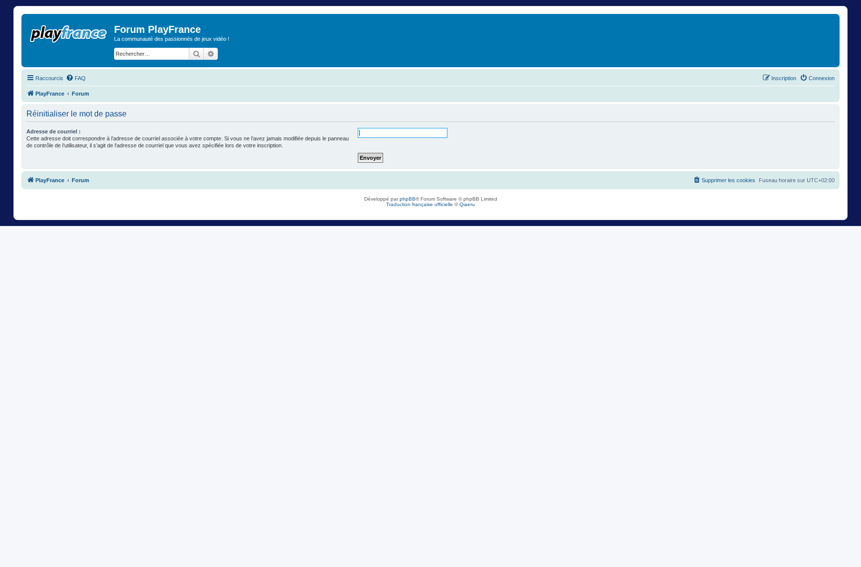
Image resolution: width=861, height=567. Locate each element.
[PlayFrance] (69, 31)
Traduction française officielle (419, 204)
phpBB (408, 199)
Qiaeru (467, 204)
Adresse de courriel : (53, 131)
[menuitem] (76, 78)
